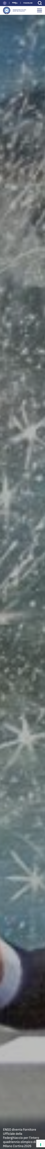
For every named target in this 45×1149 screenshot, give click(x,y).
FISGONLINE (27, 3)
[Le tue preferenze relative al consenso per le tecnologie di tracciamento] (40, 1144)
